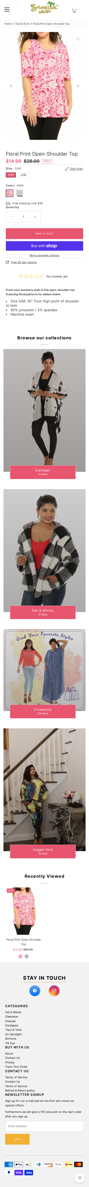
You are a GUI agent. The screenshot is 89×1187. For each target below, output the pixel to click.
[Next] (78, 86)
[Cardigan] (44, 410)
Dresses (10, 1021)
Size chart (76, 169)
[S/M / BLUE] (26, 956)
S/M (10, 174)
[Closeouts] (44, 670)
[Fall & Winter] (44, 550)
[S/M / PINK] (20, 956)
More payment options (44, 255)
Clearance (11, 1016)
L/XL (24, 174)
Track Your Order (16, 1066)
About (9, 1053)
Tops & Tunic (22, 23)
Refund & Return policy (20, 1090)
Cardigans (11, 1025)
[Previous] (11, 86)
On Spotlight (13, 1034)
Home (8, 23)
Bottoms (10, 1038)
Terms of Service (16, 1077)
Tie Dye (10, 1043)
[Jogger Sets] (44, 789)
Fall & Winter (13, 1012)
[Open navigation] (7, 9)
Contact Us (12, 1057)
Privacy (10, 1062)
